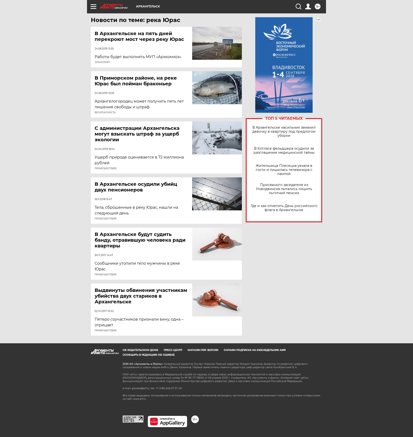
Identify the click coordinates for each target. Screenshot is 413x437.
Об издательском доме (140, 350)
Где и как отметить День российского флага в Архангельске (284, 208)
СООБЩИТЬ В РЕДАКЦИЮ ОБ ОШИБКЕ (149, 354)
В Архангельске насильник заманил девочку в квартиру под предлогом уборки (284, 132)
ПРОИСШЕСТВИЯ (105, 168)
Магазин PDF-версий (203, 350)
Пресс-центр (173, 350)
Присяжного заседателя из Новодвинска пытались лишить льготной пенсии (284, 189)
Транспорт (102, 62)
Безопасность (105, 112)
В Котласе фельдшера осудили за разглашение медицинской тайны (284, 151)
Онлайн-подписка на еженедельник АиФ (255, 350)
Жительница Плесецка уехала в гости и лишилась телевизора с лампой (284, 170)
